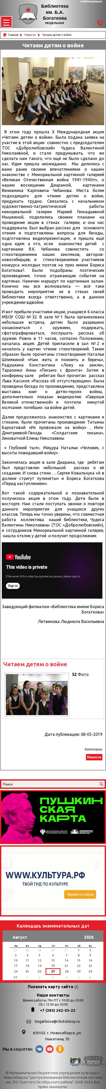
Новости (30, 34)
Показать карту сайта (50, 986)
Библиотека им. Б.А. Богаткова (54, 12)
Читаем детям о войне (35, 664)
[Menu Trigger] (6, 22)
